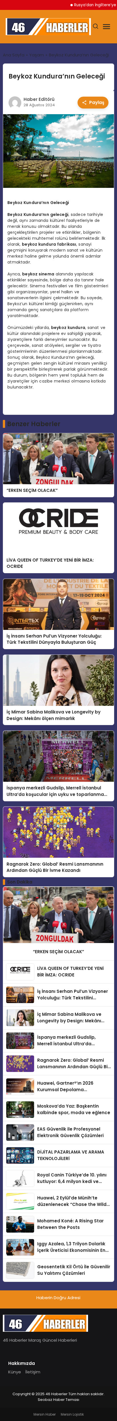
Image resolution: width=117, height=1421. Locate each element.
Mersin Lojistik (72, 1414)
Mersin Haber (45, 1414)
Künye (14, 1372)
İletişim (32, 1372)
